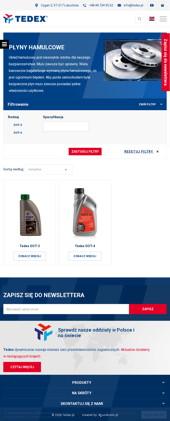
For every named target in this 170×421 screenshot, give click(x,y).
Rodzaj (13, 117)
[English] (151, 18)
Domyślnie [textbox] (34, 169)
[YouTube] (152, 5)
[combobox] (49, 169)
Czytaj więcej (22, 367)
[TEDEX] (25, 19)
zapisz (148, 309)
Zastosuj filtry (85, 151)
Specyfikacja (53, 117)
